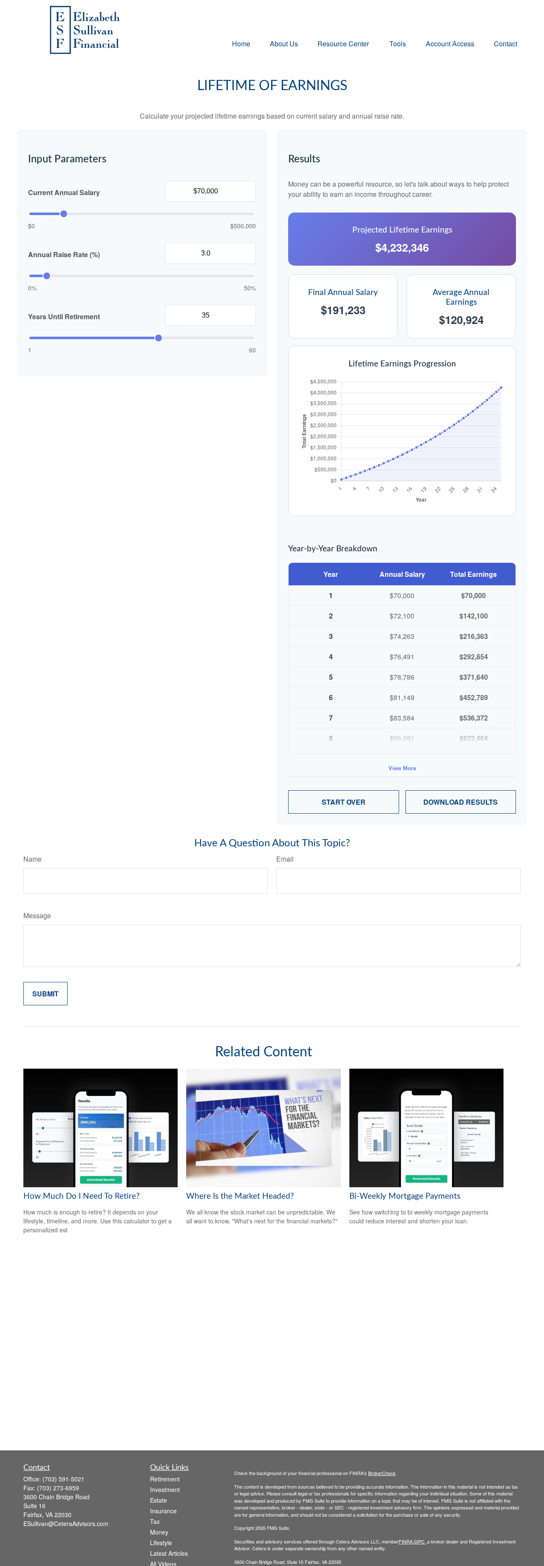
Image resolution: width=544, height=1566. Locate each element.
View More (402, 768)
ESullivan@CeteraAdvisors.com (65, 1523)
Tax (155, 1521)
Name (32, 859)
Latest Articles (169, 1553)
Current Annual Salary (64, 192)
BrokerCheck (382, 1473)
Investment (165, 1489)
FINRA (406, 1541)
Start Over (344, 802)
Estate (158, 1500)
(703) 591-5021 (63, 1479)
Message (37, 915)
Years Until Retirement (64, 316)
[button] (241, 43)
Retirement (165, 1479)
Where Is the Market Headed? (240, 1196)
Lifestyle (161, 1542)
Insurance (163, 1510)
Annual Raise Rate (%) (64, 254)
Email (285, 859)
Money (159, 1532)
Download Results (460, 802)
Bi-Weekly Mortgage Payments (404, 1196)
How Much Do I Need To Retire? (81, 1196)
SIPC (420, 1541)
